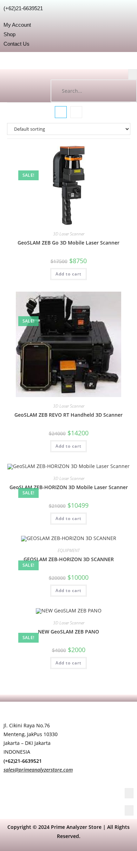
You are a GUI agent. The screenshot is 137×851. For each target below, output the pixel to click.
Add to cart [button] (68, 274)
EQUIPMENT (69, 550)
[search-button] (124, 90)
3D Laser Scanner (68, 234)
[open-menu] (132, 74)
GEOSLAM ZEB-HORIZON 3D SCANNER (69, 559)
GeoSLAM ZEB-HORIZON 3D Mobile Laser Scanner (68, 487)
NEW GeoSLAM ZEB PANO (68, 631)
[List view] (76, 112)
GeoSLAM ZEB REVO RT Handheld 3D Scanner (68, 414)
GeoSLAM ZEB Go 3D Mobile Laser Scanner (68, 242)
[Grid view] (61, 112)
